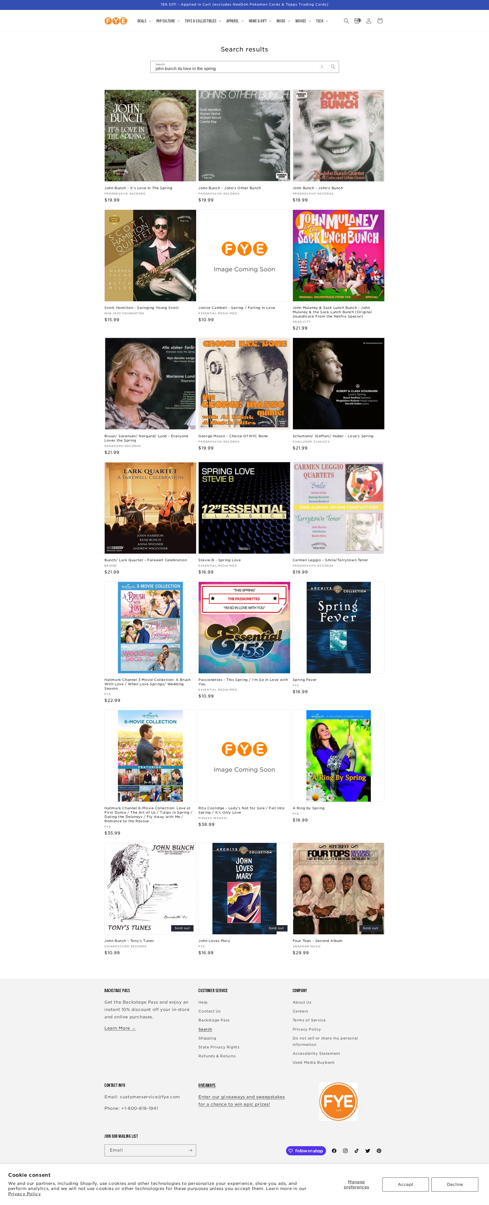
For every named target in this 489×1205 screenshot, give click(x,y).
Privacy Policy (24, 1194)
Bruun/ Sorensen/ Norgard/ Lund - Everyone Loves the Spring (146, 438)
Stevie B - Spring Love (219, 560)
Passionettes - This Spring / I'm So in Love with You (243, 682)
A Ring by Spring (309, 808)
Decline (455, 1184)
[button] (143, 21)
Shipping (207, 1038)
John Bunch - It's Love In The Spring (138, 188)
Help (203, 1002)
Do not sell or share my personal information (325, 1041)
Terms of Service (309, 1020)
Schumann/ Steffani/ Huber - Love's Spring (333, 436)
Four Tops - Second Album (318, 941)
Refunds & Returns (217, 1056)
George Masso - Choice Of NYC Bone (233, 436)
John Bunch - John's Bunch (318, 188)
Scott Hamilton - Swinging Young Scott (141, 308)
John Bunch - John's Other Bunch (229, 188)
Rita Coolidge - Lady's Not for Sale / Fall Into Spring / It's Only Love (241, 810)
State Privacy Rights (218, 1047)
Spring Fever (305, 680)
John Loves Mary (214, 941)
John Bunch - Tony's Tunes (129, 941)
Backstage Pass (213, 1020)
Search (205, 1029)
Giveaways (206, 1085)
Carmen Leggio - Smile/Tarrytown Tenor (330, 560)
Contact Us (209, 1011)
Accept (405, 1184)
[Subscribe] (190, 1150)
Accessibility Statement (316, 1053)
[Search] (333, 66)
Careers (300, 1011)
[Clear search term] (322, 66)
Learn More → (120, 1028)
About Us (302, 1002)
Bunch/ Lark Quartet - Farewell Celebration (145, 560)
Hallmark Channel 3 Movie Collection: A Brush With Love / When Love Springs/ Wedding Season (147, 684)
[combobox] (245, 67)
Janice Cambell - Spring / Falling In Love (236, 308)
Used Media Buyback (314, 1062)
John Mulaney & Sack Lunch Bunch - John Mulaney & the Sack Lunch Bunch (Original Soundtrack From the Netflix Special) (332, 312)
